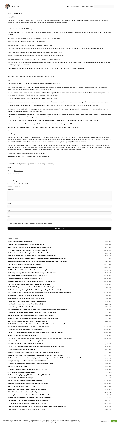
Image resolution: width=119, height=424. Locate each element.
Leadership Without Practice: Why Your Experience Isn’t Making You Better (32, 256)
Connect (17, 173)
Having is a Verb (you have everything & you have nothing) (26, 244)
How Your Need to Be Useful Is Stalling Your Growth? (24, 264)
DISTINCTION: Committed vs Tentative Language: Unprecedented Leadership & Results (36, 346)
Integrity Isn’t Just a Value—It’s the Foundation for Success (27, 389)
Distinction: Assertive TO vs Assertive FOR (21, 349)
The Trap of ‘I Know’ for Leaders (18, 366)
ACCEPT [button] (114, 421)
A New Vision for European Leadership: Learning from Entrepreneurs (30, 341)
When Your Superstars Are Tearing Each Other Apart (25, 267)
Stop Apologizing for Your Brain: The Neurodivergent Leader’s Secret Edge (32, 312)
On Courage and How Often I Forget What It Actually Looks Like (28, 250)
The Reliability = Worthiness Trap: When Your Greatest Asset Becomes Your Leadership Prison (38, 324)
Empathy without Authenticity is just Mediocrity (23, 335)
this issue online (62, 22)
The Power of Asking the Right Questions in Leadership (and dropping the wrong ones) (35, 355)
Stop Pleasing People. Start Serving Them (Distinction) (25, 304)
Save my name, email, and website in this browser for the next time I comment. (31, 223)
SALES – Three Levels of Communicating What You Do (25, 278)
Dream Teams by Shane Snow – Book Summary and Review (26, 409)
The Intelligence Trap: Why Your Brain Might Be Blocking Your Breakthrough (32, 273)
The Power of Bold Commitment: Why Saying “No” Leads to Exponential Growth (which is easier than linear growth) (45, 358)
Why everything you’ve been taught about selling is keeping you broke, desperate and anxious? (38, 309)
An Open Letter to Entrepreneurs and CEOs (22, 372)
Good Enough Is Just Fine (30, 156)
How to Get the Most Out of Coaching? (20, 378)
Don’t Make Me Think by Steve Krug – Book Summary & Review (28, 400)
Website (10, 217)
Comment (11, 189)
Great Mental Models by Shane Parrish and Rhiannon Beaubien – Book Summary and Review (37, 406)
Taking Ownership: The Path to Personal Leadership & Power (27, 361)
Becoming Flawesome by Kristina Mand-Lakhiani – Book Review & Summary (32, 395)
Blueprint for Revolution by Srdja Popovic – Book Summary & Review (29, 397)
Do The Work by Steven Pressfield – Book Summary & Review (27, 403)
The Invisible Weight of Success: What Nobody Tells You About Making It (31, 287)
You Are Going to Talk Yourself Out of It (20, 307)
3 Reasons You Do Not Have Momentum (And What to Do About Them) (30, 363)
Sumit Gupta (15, 6)
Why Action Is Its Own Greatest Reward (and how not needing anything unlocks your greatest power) (40, 292)
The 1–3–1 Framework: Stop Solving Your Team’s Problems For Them (29, 253)
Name (9, 203)
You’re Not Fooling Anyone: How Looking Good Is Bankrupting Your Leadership (33, 318)
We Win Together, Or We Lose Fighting (20, 241)
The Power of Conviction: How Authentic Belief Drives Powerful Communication (33, 352)
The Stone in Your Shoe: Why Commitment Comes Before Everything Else (31, 281)
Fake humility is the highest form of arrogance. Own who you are (28, 327)
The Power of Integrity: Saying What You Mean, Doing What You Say (29, 375)
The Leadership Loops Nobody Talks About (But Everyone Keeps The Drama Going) (34, 290)
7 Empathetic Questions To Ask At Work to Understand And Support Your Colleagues (50, 127)
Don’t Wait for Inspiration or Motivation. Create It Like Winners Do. (29, 284)
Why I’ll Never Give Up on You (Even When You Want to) (25, 344)
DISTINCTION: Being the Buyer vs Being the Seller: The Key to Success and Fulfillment (35, 332)
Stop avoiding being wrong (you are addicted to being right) (27, 301)
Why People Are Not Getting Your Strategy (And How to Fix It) (27, 275)
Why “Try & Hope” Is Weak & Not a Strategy (21, 386)
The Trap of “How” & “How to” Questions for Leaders (25, 380)
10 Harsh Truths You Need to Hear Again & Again (23, 392)
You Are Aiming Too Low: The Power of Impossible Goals (25, 295)
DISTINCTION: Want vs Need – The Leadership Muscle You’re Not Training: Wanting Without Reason (40, 338)
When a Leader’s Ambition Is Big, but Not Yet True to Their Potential (29, 247)
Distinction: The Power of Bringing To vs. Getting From (25, 329)
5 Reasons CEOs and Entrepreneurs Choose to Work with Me (27, 369)
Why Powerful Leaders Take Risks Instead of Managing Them (27, 321)
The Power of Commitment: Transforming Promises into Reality (28, 383)
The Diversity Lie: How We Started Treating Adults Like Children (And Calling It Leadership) (37, 258)
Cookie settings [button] (104, 421)
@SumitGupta (18, 171)
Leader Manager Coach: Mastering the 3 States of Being (26, 298)
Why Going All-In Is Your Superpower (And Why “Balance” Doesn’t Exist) (31, 315)
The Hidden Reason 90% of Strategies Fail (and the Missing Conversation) (31, 270)
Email (9, 210)
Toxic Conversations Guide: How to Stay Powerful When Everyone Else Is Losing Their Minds (37, 261)
